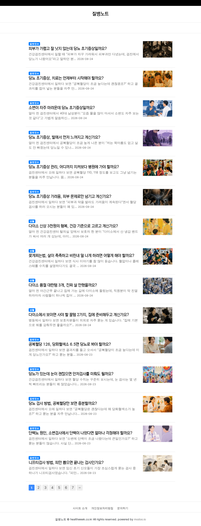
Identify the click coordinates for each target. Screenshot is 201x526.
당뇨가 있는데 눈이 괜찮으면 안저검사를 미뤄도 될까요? (71, 374)
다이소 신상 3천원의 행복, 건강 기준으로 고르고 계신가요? (73, 226)
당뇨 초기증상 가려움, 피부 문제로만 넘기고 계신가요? (70, 196)
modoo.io (140, 519)
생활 (32, 221)
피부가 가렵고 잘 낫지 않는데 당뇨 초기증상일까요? (68, 48)
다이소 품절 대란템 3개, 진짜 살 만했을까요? (63, 285)
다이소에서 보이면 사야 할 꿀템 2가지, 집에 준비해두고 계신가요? (79, 315)
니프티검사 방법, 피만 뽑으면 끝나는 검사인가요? (66, 462)
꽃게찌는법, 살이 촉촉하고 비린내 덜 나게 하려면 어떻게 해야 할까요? (81, 255)
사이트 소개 (80, 508)
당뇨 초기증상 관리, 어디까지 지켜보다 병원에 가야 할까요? (74, 167)
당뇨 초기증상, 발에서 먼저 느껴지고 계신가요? (64, 137)
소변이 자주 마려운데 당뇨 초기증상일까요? (62, 108)
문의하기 (122, 508)
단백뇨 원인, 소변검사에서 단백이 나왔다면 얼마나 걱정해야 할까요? (80, 433)
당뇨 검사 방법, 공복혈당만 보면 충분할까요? (63, 403)
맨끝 (80, 488)
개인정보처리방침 (102, 508)
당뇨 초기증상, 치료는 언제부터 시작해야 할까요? (66, 78)
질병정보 (34, 43)
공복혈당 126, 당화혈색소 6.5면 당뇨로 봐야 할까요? (70, 344)
